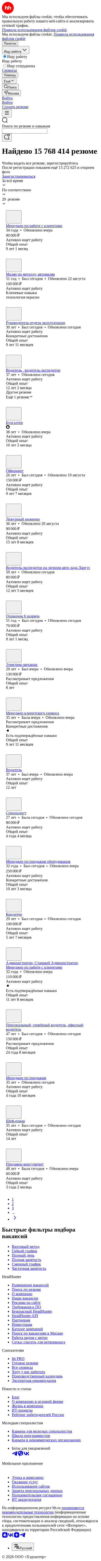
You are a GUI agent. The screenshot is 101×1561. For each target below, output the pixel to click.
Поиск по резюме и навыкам (26, 126)
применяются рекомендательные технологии (43, 1510)
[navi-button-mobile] (7, 113)
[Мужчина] (14, 265)
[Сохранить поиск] (7, 138)
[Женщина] (14, 216)
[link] (10, 87)
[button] (7, 98)
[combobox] (24, 131)
